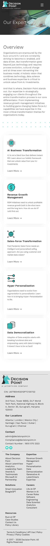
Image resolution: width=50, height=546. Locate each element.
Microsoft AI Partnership (11, 478)
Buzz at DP (10, 517)
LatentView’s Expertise (32, 478)
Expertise (31, 454)
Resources (10, 513)
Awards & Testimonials (11, 473)
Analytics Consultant (31, 506)
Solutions (10, 485)
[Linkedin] (10, 447)
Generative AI (33, 474)
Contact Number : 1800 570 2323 (22, 443)
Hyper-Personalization (33, 465)
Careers (30, 485)
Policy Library (12, 525)
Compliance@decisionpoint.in (20, 440)
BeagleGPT (10, 491)
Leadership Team (13, 469)
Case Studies (11, 519)
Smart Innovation (13, 489)
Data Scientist (33, 502)
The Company (12, 454)
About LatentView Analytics (14, 465)
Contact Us (10, 522)
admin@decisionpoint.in (17, 436)
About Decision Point (12, 459)
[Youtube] (7, 447)
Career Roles (32, 494)
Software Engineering (32, 498)
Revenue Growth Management (34, 459)
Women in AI (32, 491)
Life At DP (31, 489)
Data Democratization (34, 470)
